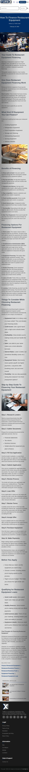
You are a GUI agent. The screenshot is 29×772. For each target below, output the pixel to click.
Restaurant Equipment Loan (10, 676)
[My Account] (17, 2)
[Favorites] (14, 2)
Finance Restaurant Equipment (11, 665)
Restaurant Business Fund (9, 670)
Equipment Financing (8, 673)
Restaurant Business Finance (10, 668)
